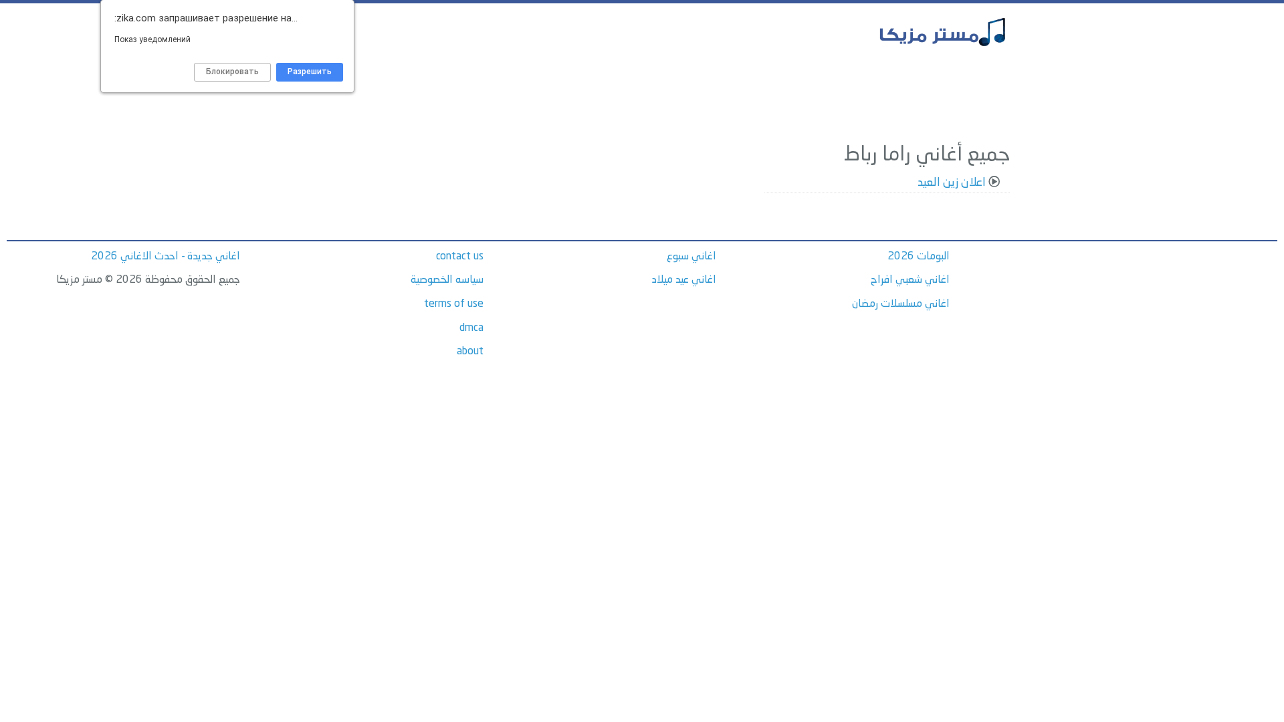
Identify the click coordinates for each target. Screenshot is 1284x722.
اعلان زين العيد (952, 183)
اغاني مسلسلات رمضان (901, 304)
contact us (460, 256)
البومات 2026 (918, 256)
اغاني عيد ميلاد (684, 280)
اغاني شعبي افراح (910, 280)
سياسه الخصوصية (447, 280)
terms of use (454, 304)
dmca (471, 328)
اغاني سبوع (691, 256)
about (470, 351)
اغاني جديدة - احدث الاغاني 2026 (165, 256)
